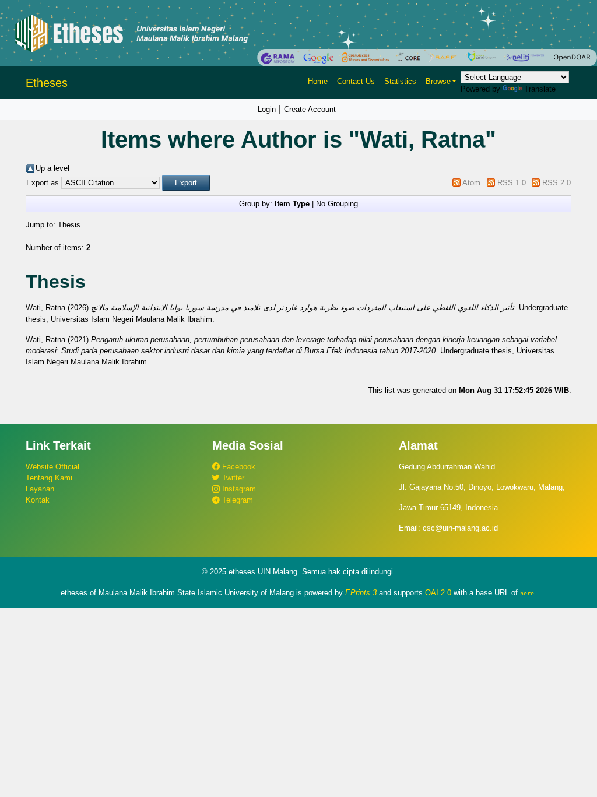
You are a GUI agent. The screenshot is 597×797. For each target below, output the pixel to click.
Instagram (238, 488)
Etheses (47, 82)
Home (318, 81)
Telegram (236, 500)
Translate (540, 89)
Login (267, 109)
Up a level (52, 168)
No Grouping (337, 203)
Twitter (232, 477)
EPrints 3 (361, 592)
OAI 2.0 (438, 592)
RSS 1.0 (511, 182)
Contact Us (356, 81)
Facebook (237, 466)
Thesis (69, 224)
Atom (471, 182)
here (527, 592)
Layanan (40, 488)
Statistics (400, 81)
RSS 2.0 (556, 182)
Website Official (52, 466)
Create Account (310, 109)
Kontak (38, 500)
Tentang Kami (49, 477)
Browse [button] (438, 81)
